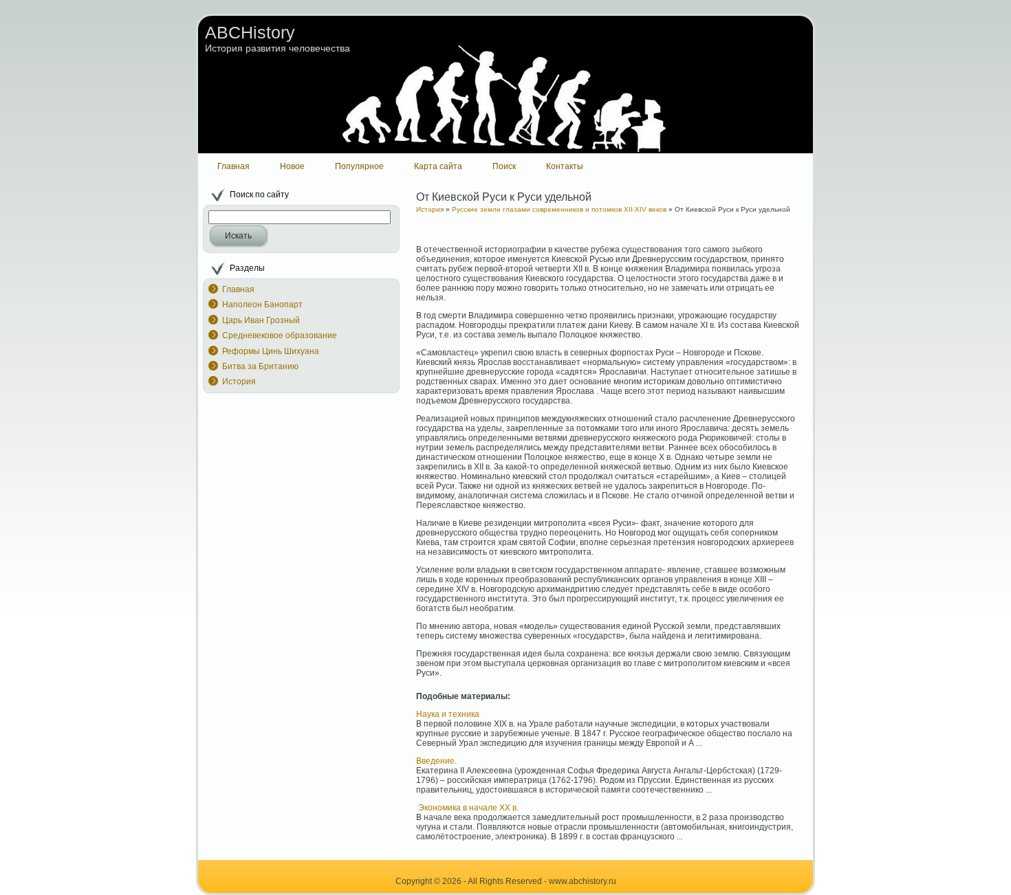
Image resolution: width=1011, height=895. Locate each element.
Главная (238, 289)
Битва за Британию (260, 366)
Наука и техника (447, 714)
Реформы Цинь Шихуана (270, 351)
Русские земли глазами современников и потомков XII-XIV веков (559, 209)
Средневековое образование (279, 335)
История (239, 381)
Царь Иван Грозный (261, 320)
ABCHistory (250, 32)
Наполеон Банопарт (262, 304)
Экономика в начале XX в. (467, 808)
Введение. (436, 761)
